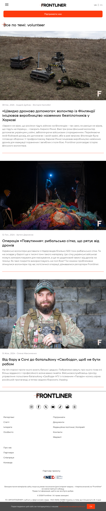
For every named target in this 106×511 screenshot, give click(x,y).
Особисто (8, 432)
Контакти (57, 432)
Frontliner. (47, 495)
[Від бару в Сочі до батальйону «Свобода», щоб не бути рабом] (53, 314)
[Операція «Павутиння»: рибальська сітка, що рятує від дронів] (53, 195)
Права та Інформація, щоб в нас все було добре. (53, 491)
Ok (91, 506)
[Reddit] (67, 407)
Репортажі (8, 417)
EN (101, 5)
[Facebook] (38, 407)
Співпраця (8, 457)
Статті (6, 422)
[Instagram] (31, 407)
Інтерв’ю (7, 427)
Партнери (8, 452)
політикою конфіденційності (72, 506)
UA (95, 5)
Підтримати (59, 417)
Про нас (7, 447)
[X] (46, 407)
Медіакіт (57, 437)
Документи (58, 422)
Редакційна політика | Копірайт (69, 427)
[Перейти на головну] (53, 5)
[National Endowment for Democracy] (53, 477)
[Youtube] (53, 407)
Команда (7, 462)
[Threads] (74, 407)
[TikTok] (60, 407)
